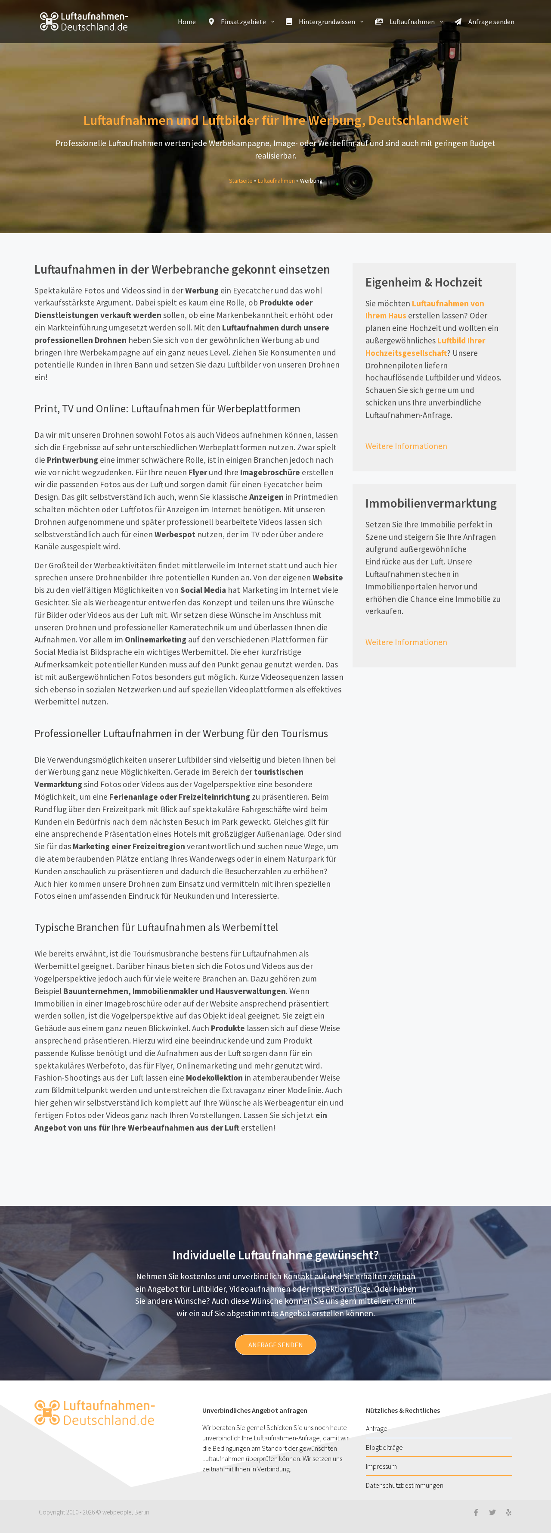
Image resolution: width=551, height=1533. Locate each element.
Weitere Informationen (406, 446)
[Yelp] (508, 1512)
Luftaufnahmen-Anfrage (287, 1437)
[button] (275, 1344)
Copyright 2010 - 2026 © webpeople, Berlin (94, 1512)
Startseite (241, 180)
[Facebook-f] (476, 1512)
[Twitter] (492, 1512)
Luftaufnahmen (276, 180)
